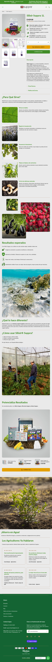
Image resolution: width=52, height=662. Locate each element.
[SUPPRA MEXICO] (26, 7)
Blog (4, 608)
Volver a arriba (26, 658)
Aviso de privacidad (7, 613)
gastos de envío (31, 21)
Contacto (5, 606)
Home (3, 11)
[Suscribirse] (47, 631)
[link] (35, 217)
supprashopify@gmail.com (12, 627)
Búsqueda (5, 603)
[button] (2, 7)
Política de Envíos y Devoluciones (10, 611)
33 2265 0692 (11, 625)
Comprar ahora (38, 51)
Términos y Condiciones (8, 616)
